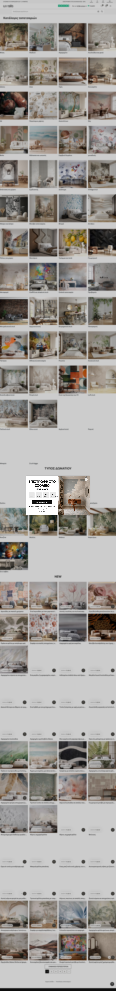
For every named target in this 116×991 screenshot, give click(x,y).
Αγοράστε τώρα (42, 502)
